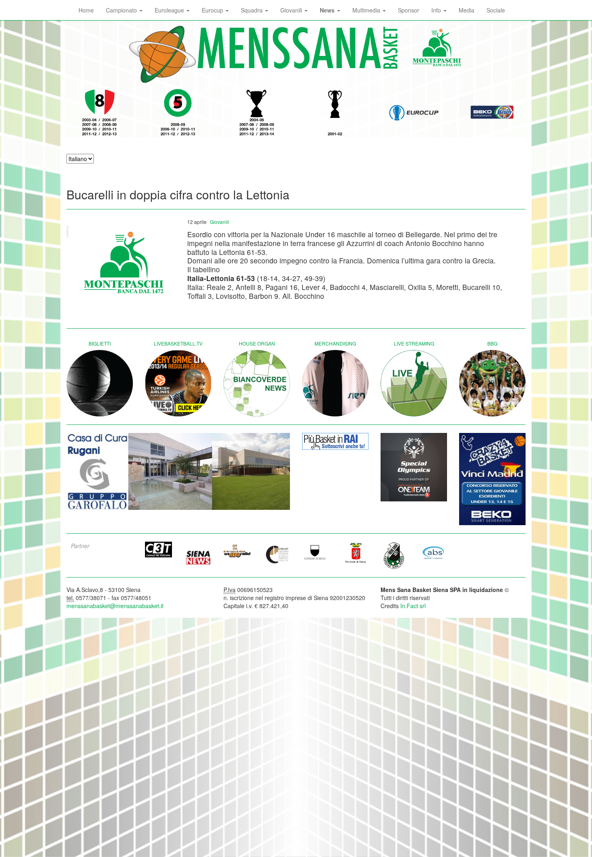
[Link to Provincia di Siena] (355, 552)
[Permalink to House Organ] (257, 383)
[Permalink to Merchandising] (335, 383)
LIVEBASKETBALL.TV (178, 343)
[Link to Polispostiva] (394, 555)
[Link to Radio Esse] (237, 550)
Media (466, 10)
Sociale (495, 10)
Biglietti (100, 343)
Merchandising (335, 343)
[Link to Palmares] (99, 113)
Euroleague (170, 10)
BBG (492, 343)
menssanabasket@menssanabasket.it (115, 606)
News (328, 10)
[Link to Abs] (433, 552)
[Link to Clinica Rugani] (178, 471)
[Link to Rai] (335, 441)
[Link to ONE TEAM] (414, 467)
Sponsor (408, 10)
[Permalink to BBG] (492, 383)
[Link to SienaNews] (198, 554)
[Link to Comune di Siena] (315, 552)
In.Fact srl (413, 606)
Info (437, 10)
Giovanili (292, 10)
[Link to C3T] (158, 549)
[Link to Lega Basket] (492, 113)
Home (86, 10)
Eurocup (213, 10)
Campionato (122, 10)
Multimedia (367, 10)
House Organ (257, 343)
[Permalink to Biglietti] (99, 383)
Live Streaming (414, 343)
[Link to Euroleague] (414, 113)
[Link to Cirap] (276, 554)
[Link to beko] (492, 479)
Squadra (252, 10)
